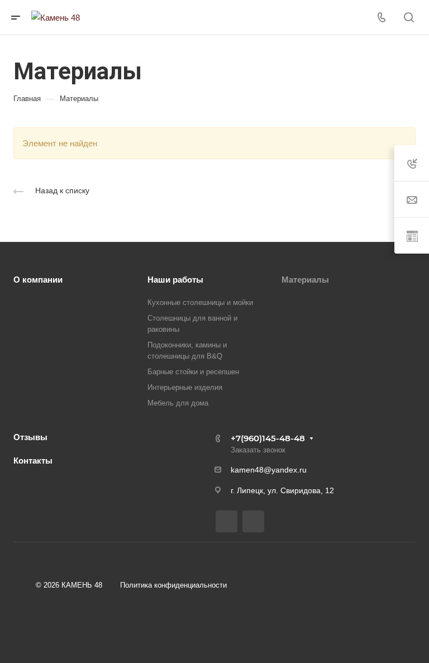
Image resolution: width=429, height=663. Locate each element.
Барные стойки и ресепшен (193, 372)
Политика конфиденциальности (173, 585)
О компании (38, 279)
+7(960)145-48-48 (268, 438)
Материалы (305, 279)
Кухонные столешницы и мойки (200, 302)
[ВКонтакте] (226, 521)
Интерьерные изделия (184, 387)
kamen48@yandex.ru (269, 469)
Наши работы (175, 279)
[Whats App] (253, 521)
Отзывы (30, 437)
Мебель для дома (177, 403)
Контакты (33, 460)
